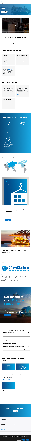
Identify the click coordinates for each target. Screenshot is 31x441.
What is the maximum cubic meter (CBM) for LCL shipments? (13, 337)
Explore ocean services (6, 379)
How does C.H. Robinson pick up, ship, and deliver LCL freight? (13, 346)
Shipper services (3, 424)
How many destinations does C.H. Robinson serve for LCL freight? (14, 349)
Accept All (24, 439)
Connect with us (4, 11)
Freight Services (3, 3)
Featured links (3, 422)
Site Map (2, 432)
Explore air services (6, 398)
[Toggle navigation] (30, 1)
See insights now (7, 314)
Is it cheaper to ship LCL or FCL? (8, 332)
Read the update (4, 254)
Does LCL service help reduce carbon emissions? (11, 351)
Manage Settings (19, 439)
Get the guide (8, 220)
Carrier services (3, 426)
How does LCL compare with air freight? (10, 343)
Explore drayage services (21, 378)
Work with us (15, 411)
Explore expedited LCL (6, 63)
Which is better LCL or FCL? (8, 335)
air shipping (10, 69)
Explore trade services (6, 107)
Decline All (27, 439)
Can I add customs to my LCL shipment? (10, 340)
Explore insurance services (21, 94)
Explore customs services (7, 93)
